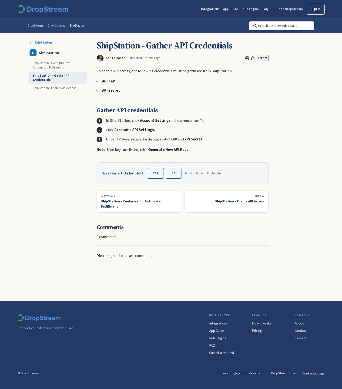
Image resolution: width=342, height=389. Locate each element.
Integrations (210, 9)
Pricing (257, 330)
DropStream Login (284, 373)
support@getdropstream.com (244, 373)
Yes (155, 173)
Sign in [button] (316, 9)
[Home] (44, 9)
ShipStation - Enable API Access (55, 88)
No (173, 173)
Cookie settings (313, 373)
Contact (301, 330)
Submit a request (221, 352)
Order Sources (56, 26)
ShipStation (77, 26)
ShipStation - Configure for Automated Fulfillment (51, 65)
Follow (262, 58)
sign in (113, 255)
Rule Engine (250, 9)
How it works (262, 323)
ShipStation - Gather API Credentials (51, 77)
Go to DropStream (289, 9)
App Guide (230, 9)
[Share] (253, 58)
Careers (300, 338)
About (299, 323)
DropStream (35, 26)
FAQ (265, 9)
